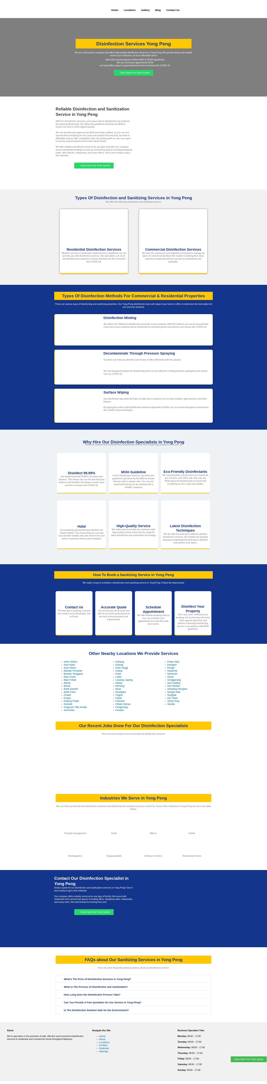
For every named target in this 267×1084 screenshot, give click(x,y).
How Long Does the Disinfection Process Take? (92, 994)
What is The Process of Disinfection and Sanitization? (96, 987)
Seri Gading (173, 683)
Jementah (69, 710)
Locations (130, 10)
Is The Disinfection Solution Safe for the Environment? (96, 1010)
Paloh (118, 698)
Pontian (119, 710)
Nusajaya (120, 692)
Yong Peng (173, 701)
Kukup (119, 670)
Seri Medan (173, 685)
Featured (104, 1048)
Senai (170, 676)
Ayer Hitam (70, 667)
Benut (67, 685)
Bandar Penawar (73, 670)
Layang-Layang (124, 680)
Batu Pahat (70, 680)
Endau (67, 698)
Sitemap (103, 1051)
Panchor (120, 701)
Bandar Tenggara (73, 673)
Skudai (171, 704)
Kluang (119, 664)
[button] (133, 979)
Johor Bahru (70, 661)
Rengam (172, 664)
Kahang (119, 661)
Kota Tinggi (121, 667)
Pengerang (121, 707)
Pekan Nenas (122, 704)
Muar (118, 689)
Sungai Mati (173, 692)
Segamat (172, 670)
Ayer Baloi (69, 664)
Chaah (67, 695)
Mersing (119, 685)
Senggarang (174, 680)
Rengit (170, 667)
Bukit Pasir (70, 692)
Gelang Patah (71, 701)
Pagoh (119, 695)
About (102, 1039)
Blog (158, 10)
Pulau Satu (173, 661)
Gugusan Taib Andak (75, 707)
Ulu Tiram (172, 698)
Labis (118, 676)
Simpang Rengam (177, 689)
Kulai (118, 673)
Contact (103, 1045)
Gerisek (68, 704)
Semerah (172, 673)
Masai (118, 683)
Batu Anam (70, 676)
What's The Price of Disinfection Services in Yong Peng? (97, 979)
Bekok (67, 683)
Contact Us (173, 10)
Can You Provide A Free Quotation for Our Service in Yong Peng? (102, 1002)
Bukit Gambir (71, 689)
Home (114, 10)
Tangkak (171, 695)
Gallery (145, 10)
